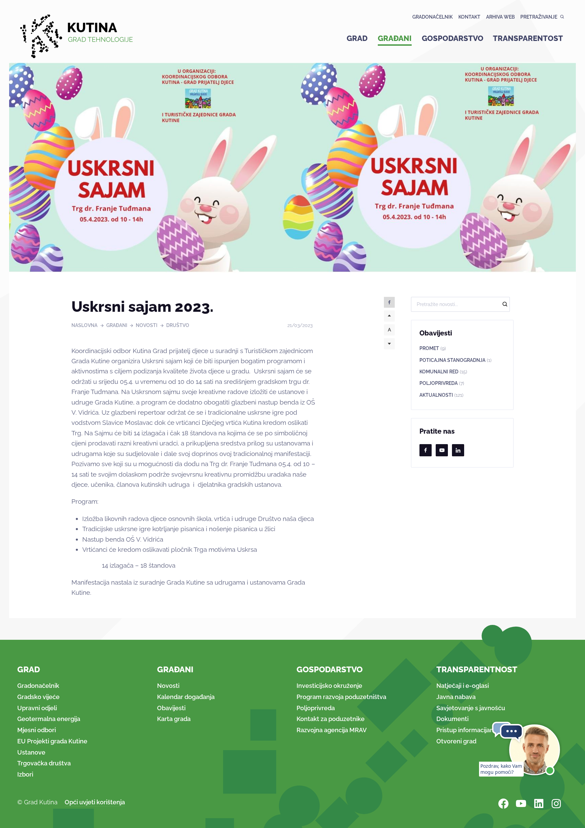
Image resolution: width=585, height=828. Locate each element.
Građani (395, 38)
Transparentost (528, 38)
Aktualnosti (441, 395)
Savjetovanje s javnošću (470, 708)
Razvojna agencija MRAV (332, 730)
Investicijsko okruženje (329, 685)
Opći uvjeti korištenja (95, 802)
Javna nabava (456, 696)
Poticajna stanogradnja (455, 360)
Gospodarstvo (452, 38)
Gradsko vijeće (38, 696)
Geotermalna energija (48, 718)
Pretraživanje (538, 17)
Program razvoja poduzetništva (341, 696)
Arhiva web (500, 17)
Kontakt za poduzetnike (331, 718)
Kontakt (469, 17)
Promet (432, 348)
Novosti (146, 325)
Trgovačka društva (44, 763)
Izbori (25, 774)
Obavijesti (171, 708)
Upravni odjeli (37, 708)
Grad (357, 38)
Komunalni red (443, 371)
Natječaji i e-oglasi (462, 685)
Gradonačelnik (432, 17)
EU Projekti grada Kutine (52, 741)
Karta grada (174, 718)
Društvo (177, 325)
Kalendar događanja (186, 696)
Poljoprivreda (441, 383)
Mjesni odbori (36, 730)
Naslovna (84, 325)
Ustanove (31, 752)
